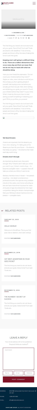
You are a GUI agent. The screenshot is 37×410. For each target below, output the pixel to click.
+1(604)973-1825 (13, 396)
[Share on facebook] (13, 38)
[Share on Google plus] (23, 38)
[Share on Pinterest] (26, 38)
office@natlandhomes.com (16, 400)
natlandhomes (28, 35)
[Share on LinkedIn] (18, 38)
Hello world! (10, 226)
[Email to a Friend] (29, 38)
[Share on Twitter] (16, 38)
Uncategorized (10, 35)
